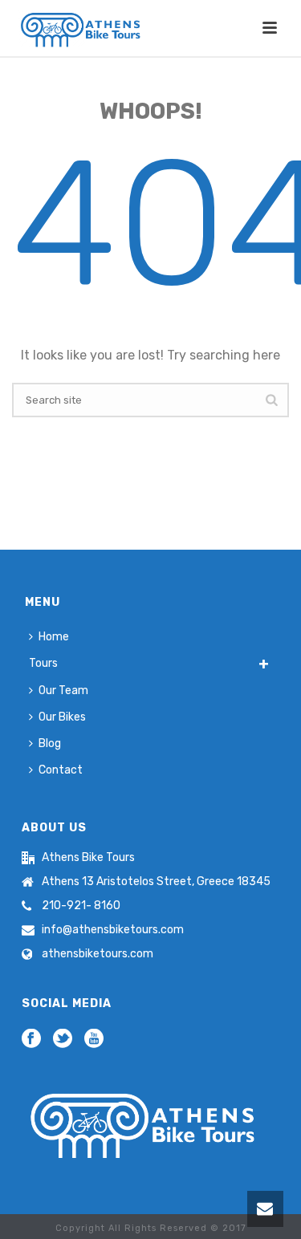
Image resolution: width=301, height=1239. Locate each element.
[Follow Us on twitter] (62, 1039)
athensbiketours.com (97, 954)
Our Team (63, 690)
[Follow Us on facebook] (31, 1039)
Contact (61, 770)
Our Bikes (62, 717)
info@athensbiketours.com (113, 929)
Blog (50, 743)
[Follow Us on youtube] (94, 1039)
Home (54, 637)
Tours (43, 663)
